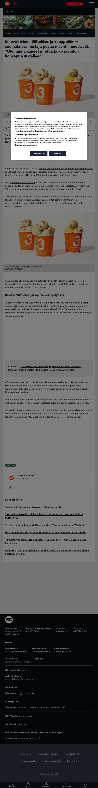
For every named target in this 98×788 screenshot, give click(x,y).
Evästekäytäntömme (42, 131)
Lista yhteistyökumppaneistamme (26, 145)
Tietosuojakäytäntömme (57, 131)
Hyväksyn (57, 153)
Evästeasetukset (39, 153)
